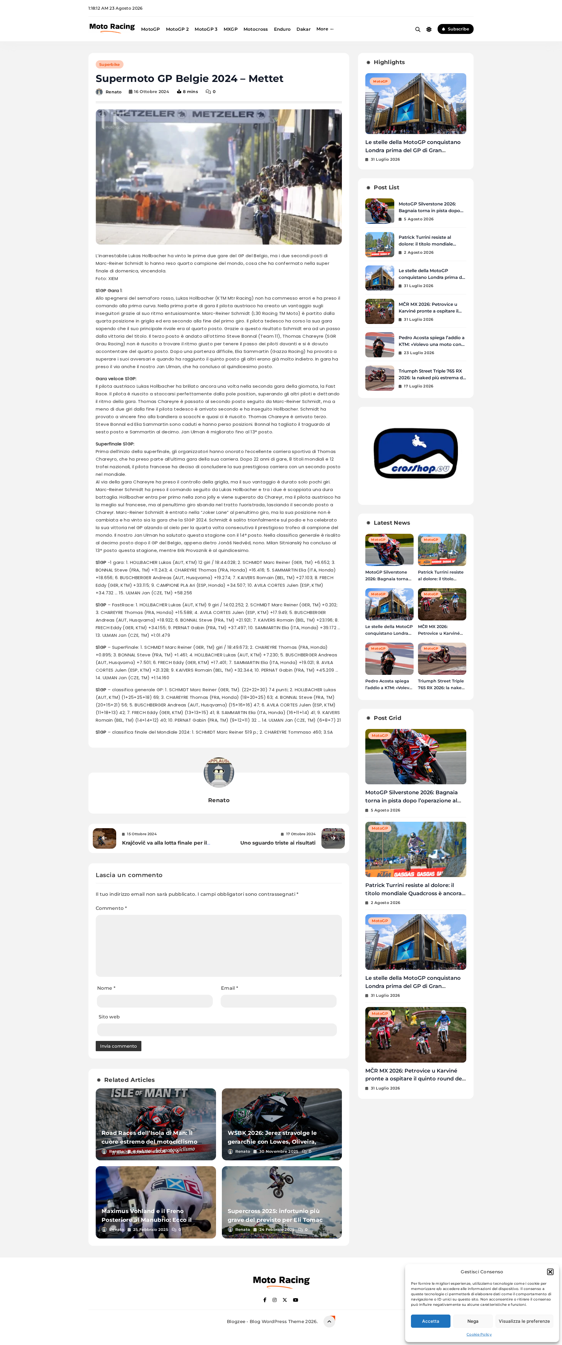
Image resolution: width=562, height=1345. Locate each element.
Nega (473, 1321)
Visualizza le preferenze (524, 1321)
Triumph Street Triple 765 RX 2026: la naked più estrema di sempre (431, 377)
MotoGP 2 (177, 29)
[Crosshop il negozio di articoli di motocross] (415, 494)
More (322, 29)
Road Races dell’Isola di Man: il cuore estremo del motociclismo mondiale (149, 1142)
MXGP (231, 29)
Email (229, 988)
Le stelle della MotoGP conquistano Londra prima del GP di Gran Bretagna (432, 277)
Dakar (304, 29)
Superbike (109, 64)
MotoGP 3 (206, 29)
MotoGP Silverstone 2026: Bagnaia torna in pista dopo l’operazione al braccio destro (431, 210)
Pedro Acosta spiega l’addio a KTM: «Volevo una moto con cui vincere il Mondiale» (432, 344)
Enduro (282, 29)
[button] (550, 1272)
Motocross (256, 29)
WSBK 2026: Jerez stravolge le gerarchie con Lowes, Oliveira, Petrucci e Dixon (272, 1142)
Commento (111, 908)
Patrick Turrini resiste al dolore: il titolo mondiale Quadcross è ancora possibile (431, 243)
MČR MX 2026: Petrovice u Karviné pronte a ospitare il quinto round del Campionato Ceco (414, 150)
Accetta (430, 1321)
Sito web (109, 1017)
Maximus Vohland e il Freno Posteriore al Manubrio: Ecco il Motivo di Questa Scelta (147, 1220)
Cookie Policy (479, 1334)
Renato (114, 91)
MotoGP (150, 29)
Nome (106, 988)
